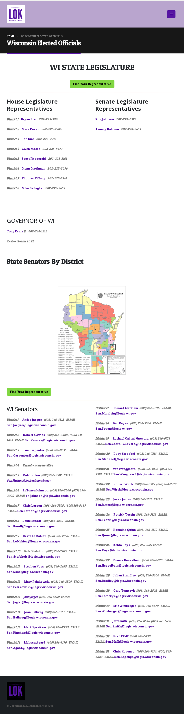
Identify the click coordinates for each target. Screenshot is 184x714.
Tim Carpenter (33, 450)
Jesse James (122, 499)
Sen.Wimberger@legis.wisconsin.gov (123, 611)
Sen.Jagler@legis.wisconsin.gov (31, 602)
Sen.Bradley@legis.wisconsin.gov (120, 580)
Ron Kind (28, 139)
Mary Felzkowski (37, 581)
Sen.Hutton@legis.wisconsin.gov (29, 480)
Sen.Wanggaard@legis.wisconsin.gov (141, 474)
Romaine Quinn (124, 529)
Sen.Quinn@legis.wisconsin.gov (119, 535)
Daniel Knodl (31, 521)
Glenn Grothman (33, 168)
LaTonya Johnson (35, 490)
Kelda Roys (121, 545)
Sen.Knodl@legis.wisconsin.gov (31, 526)
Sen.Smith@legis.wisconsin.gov (130, 626)
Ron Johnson (104, 119)
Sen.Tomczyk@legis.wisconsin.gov (121, 596)
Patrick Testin (124, 514)
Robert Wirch (123, 484)
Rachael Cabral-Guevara (131, 438)
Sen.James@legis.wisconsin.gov (119, 504)
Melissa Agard (34, 642)
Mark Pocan (30, 129)
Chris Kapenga (123, 651)
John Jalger (30, 597)
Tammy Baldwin (107, 129)
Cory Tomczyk (124, 590)
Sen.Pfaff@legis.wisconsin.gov (128, 641)
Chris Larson (32, 505)
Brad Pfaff (120, 636)
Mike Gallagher (33, 188)
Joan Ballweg (33, 612)
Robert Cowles (34, 435)
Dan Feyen (120, 423)
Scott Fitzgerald (34, 158)
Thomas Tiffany (33, 178)
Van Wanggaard (124, 469)
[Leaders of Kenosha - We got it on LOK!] (16, 14)
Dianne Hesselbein (126, 560)
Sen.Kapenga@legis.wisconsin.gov (140, 657)
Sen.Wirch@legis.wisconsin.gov (129, 489)
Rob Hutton (31, 475)
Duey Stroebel (124, 453)
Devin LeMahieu (34, 536)
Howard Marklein (125, 408)
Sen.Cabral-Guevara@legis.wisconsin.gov (136, 444)
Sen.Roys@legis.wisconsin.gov (118, 550)
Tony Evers (15, 231)
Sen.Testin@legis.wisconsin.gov (119, 520)
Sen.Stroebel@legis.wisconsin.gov (121, 459)
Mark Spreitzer (35, 627)
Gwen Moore (31, 149)
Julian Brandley (125, 575)
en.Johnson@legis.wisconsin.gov (50, 495)
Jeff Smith (120, 621)
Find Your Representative (92, 84)
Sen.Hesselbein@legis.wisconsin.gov (123, 565)
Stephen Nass (34, 566)
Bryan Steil (29, 119)
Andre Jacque (32, 419)
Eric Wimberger (124, 606)
